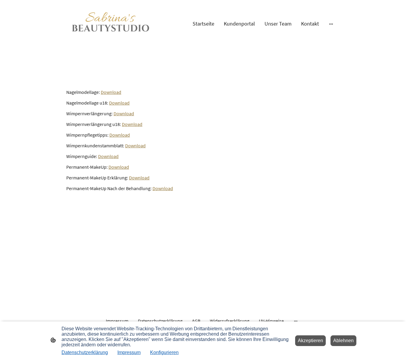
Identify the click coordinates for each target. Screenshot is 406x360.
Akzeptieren (310, 340)
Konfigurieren (164, 352)
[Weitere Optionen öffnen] (331, 24)
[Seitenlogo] (111, 23)
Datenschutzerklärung (85, 352)
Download (111, 92)
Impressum (129, 352)
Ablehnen (343, 340)
